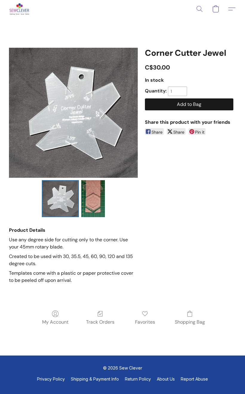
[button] (19, 9)
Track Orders (100, 322)
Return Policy (138, 378)
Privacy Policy (51, 378)
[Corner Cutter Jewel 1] (93, 198)
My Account (55, 322)
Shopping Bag (190, 322)
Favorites (145, 322)
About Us (166, 378)
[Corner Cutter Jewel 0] (60, 198)
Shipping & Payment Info (95, 378)
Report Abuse (194, 378)
